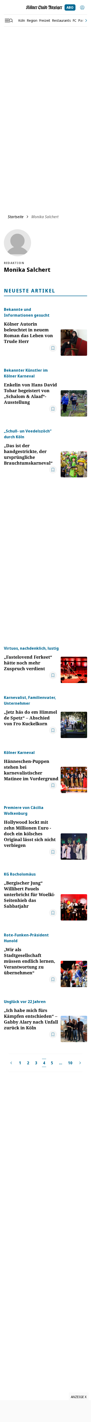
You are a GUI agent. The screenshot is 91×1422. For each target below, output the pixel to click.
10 (70, 1063)
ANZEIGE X (79, 1396)
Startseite (16, 216)
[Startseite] (44, 7)
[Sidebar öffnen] (9, 20)
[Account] (82, 7)
